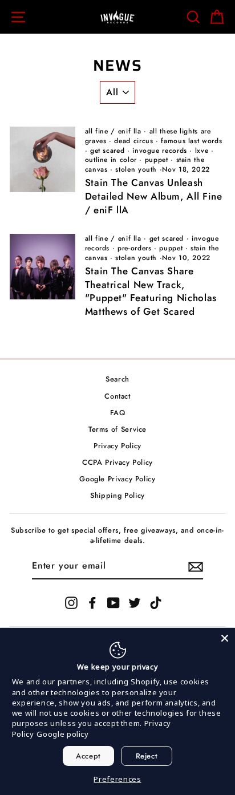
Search (117, 379)
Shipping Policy (117, 495)
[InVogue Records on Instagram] (71, 603)
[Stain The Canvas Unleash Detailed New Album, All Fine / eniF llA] (42, 159)
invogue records (159, 150)
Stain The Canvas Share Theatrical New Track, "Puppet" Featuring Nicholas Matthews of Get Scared (151, 291)
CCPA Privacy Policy (117, 462)
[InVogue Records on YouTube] (113, 603)
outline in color (111, 160)
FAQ (117, 412)
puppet (156, 160)
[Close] (224, 638)
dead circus (133, 141)
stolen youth (136, 169)
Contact (117, 396)
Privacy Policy (117, 445)
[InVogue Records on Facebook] (92, 603)
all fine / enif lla (113, 131)
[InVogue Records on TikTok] (155, 603)
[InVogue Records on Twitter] (134, 603)
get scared (107, 150)
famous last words (191, 141)
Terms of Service (117, 429)
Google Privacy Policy (117, 478)
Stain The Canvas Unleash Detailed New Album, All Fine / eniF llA (153, 196)
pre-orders (134, 248)
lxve (202, 150)
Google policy (62, 734)
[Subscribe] (195, 567)
